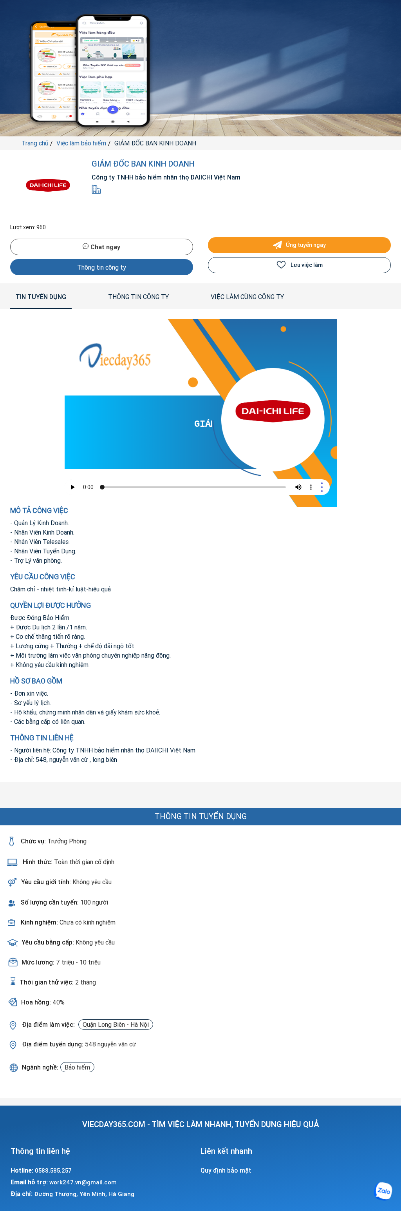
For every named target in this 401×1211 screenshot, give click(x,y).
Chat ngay (104, 247)
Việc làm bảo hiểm (81, 143)
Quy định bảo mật (225, 1170)
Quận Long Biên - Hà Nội (116, 1024)
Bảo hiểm (77, 1067)
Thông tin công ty (101, 267)
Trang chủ (35, 143)
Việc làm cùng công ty (247, 297)
